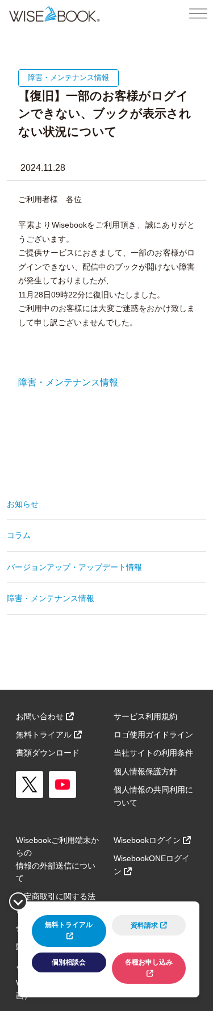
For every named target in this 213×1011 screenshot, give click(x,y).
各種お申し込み (149, 962)
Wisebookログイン (147, 840)
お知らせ (23, 504)
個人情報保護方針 (145, 771)
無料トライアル (44, 734)
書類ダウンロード (48, 752)
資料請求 (144, 925)
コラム (19, 535)
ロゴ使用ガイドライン (153, 734)
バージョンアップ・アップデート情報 (74, 567)
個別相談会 (69, 962)
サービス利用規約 (145, 716)
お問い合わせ (40, 716)
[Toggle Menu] (198, 14)
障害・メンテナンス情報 (68, 382)
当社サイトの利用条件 (153, 752)
